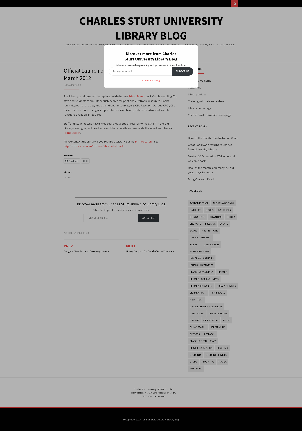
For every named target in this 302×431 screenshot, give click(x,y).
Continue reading (151, 80)
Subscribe (182, 71)
